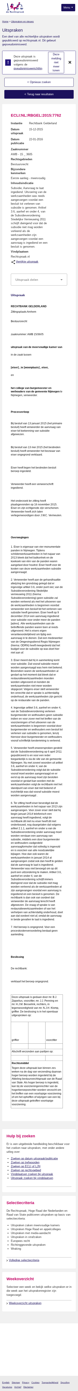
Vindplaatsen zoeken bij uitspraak (32, 1174)
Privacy (25, 1382)
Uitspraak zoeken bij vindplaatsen (32, 1178)
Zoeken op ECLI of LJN (25, 1166)
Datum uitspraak (17, 131)
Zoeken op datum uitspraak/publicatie (34, 1158)
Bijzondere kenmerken (18, 171)
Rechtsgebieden (21, 159)
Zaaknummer (19, 149)
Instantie (16, 123)
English (6, 1382)
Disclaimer (28, 1387)
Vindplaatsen (19, 251)
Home (5, 21)
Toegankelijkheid (50, 1382)
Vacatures (7, 1387)
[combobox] (39, 279)
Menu (67, 7)
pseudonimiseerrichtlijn (28, 68)
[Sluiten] (70, 62)
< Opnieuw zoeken (39, 82)
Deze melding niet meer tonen (56, 62)
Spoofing (65, 1382)
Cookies (35, 1382)
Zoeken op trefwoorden (25, 1162)
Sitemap (16, 1382)
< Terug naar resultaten (39, 94)
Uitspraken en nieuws (22, 21)
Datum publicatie (17, 141)
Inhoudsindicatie (22, 183)
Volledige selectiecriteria (24, 1260)
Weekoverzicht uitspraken (25, 1303)
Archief (17, 1387)
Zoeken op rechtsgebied (26, 1170)
